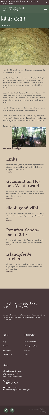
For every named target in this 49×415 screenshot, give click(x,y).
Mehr (26, 354)
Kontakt (5, 346)
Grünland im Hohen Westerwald (23, 183)
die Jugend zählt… (25, 207)
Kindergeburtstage (30, 346)
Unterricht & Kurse (30, 342)
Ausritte (27, 350)
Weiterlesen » (10, 172)
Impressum (7, 350)
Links (11, 159)
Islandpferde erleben (18, 256)
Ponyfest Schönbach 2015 (22, 232)
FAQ (4, 342)
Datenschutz (7, 354)
